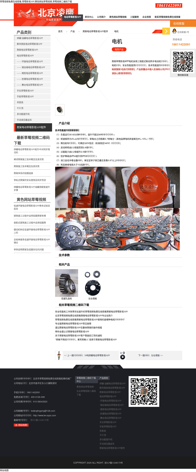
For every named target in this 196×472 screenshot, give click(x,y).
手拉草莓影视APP (25, 91)
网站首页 (56, 17)
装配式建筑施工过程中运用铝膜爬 (30, 223)
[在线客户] (166, 31)
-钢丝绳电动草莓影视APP (112, 405)
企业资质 (146, 17)
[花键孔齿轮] (66, 271)
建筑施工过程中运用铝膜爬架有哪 (30, 216)
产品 (72, 31)
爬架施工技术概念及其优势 (27, 166)
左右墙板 (92, 298)
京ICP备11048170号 (39, 420)
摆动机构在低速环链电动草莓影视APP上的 (32, 231)
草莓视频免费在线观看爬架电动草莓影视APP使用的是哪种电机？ (90, 320)
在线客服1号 (183, 32)
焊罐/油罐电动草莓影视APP (30, 38)
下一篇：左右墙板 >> (150, 355)
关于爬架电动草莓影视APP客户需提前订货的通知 (78, 335)
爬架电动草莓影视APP (27, 50)
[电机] (60, 106)
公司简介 (101, 17)
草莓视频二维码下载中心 (86, 379)
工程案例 (134, 17)
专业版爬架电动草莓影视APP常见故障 (73, 324)
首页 (60, 31)
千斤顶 (20, 108)
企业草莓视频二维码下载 (86, 391)
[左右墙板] (92, 271)
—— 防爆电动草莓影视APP (30, 79)
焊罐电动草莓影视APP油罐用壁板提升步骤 (32, 188)
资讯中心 (89, 17)
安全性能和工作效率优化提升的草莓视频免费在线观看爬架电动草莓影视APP (91, 312)
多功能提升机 (23, 114)
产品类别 (24, 32)
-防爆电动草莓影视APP (110, 414)
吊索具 (20, 102)
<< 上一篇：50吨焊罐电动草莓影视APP (87, 355)
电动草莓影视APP (72, 17)
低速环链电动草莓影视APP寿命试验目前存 (32, 207)
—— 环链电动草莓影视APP (30, 61)
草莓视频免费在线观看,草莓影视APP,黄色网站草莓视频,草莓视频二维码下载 (36, 1)
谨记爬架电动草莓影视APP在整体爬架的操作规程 (78, 327)
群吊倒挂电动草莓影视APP (29, 44)
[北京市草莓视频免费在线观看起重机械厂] (46, 14)
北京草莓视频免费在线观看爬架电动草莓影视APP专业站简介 (84, 316)
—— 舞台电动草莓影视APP (30, 85)
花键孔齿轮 (66, 298)
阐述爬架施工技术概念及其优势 (29, 159)
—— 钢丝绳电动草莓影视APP (31, 67)
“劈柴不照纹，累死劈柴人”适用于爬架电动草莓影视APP (86, 339)
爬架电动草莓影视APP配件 (31, 127)
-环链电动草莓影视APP (110, 401)
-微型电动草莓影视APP (110, 409)
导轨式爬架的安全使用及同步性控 (30, 180)
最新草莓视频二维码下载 (32, 140)
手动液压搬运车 (24, 120)
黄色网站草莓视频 (117, 17)
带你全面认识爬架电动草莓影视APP (72, 331)
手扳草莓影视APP (25, 96)
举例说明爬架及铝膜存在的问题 (29, 249)
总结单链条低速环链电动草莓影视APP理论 (32, 241)
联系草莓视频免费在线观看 (167, 17)
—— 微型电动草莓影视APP (30, 73)
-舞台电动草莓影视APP (110, 418)
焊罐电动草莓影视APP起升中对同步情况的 (32, 151)
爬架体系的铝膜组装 (23, 173)
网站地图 (22, 425)
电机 (116, 31)
